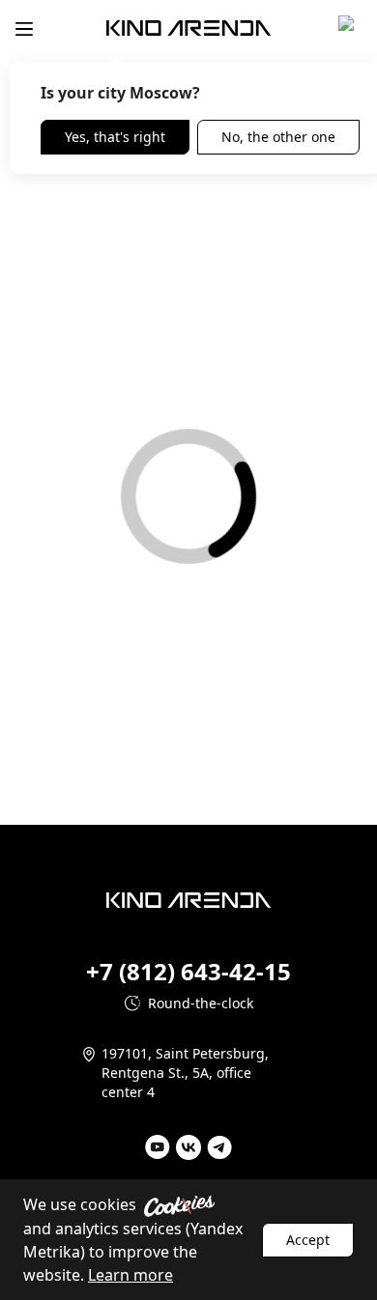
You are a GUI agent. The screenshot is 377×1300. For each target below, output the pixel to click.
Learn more (130, 1275)
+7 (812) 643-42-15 (188, 971)
